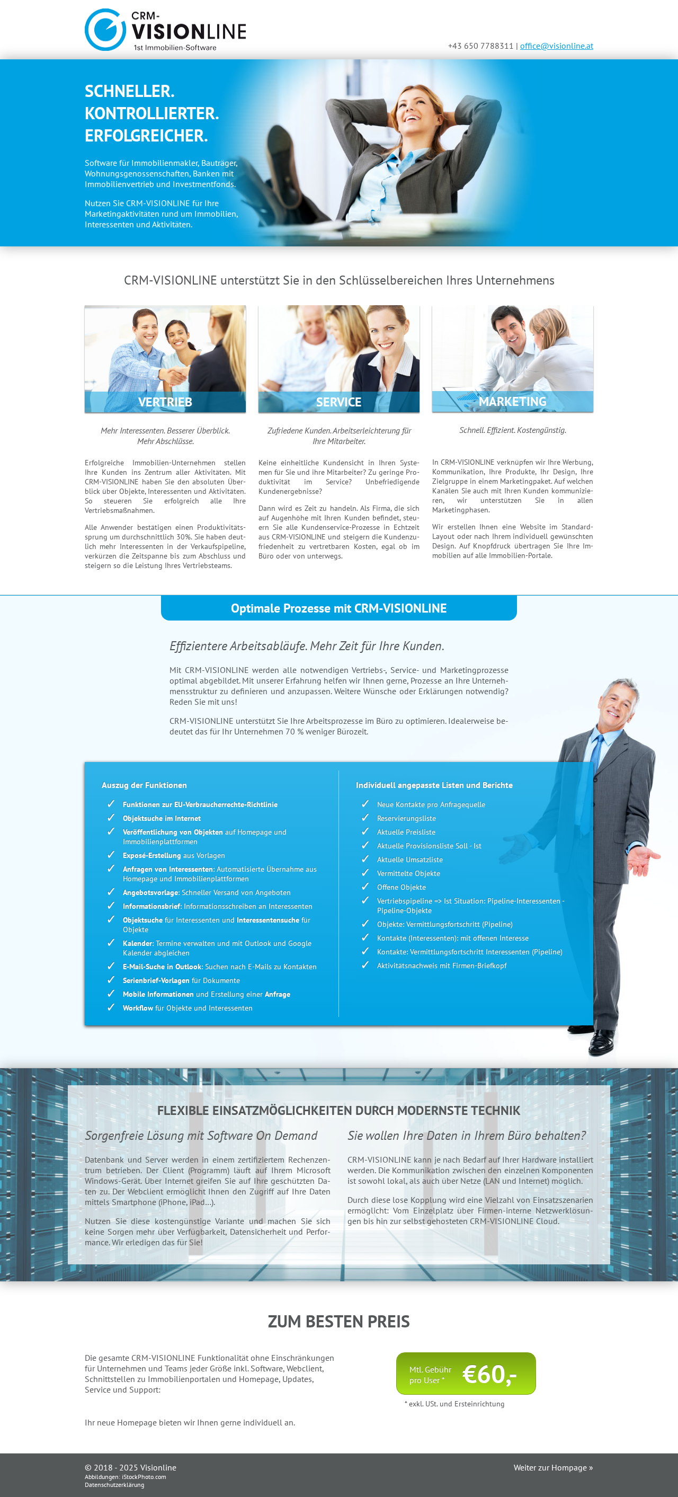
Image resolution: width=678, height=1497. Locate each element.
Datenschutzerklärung (114, 1485)
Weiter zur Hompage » (553, 1467)
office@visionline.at (556, 45)
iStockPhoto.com (144, 1477)
